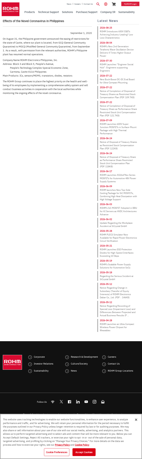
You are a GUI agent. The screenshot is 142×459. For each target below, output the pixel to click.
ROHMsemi (61, 401)
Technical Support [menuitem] (48, 12)
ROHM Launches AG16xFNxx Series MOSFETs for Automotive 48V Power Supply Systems (118, 178)
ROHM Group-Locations (120, 370)
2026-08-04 (106, 42)
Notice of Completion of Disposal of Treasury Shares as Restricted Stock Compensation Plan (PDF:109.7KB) (118, 94)
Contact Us (88, 4)
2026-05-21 (106, 245)
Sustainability (41, 370)
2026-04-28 (106, 320)
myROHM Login (130, 4)
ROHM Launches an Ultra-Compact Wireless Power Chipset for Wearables (117, 327)
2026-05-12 (106, 284)
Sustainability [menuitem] (126, 12)
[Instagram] (94, 401)
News (69, 4)
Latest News (107, 21)
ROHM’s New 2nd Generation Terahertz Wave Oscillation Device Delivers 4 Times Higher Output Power (117, 51)
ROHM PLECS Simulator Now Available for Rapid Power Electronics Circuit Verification (118, 237)
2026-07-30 (106, 60)
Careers (77, 4)
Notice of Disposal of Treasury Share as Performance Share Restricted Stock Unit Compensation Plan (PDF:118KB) (118, 161)
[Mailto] (103, 401)
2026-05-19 (106, 260)
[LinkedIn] (78, 401)
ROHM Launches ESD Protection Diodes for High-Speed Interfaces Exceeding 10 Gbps (116, 252)
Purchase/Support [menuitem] (86, 12)
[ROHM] (10, 9)
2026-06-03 (106, 204)
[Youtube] (86, 401)
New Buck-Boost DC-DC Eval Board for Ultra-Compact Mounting (117, 81)
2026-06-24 (106, 138)
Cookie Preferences (56, 452)
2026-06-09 (106, 186)
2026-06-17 (106, 171)
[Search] (98, 4)
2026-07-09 (106, 120)
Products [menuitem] (29, 12)
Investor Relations (43, 363)
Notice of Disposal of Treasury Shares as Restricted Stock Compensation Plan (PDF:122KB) (118, 145)
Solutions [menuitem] (67, 12)
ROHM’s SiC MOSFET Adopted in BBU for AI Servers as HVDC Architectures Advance (118, 211)
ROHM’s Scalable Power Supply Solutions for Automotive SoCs (115, 266)
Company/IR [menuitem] (107, 12)
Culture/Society (79, 363)
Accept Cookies (83, 452)
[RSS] (52, 401)
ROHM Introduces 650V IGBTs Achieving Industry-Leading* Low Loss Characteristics (116, 34)
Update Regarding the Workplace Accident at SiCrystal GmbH (116, 224)
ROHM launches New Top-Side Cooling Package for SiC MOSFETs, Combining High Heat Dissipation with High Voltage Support (118, 194)
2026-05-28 (106, 231)
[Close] (136, 420)
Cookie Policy (82, 444)
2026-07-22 (106, 75)
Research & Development (84, 356)
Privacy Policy (62, 444)
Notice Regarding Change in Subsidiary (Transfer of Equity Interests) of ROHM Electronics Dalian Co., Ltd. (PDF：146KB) (115, 292)
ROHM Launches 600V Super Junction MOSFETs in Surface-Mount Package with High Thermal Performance (118, 128)
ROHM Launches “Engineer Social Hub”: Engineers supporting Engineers (116, 67)
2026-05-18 (106, 272)
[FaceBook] (69, 401)
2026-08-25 (106, 27)
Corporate (39, 356)
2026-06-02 (106, 219)
